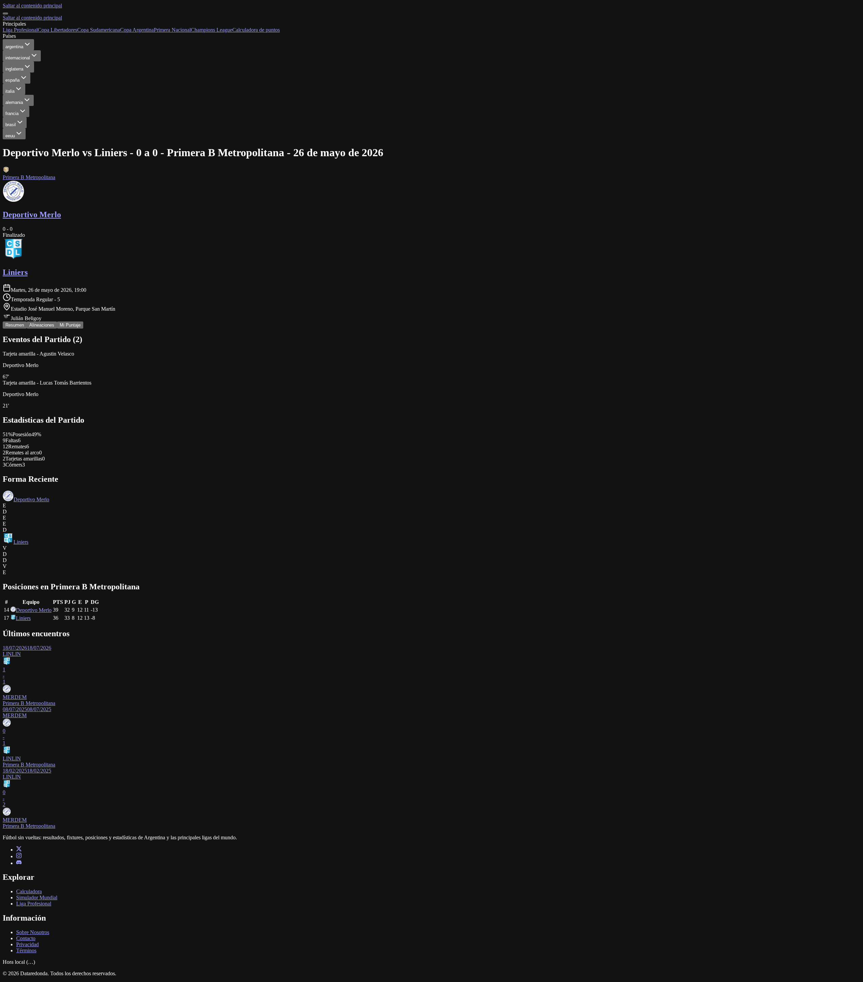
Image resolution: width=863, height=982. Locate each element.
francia (12, 113)
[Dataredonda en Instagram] (19, 856)
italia (9, 91)
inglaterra (14, 69)
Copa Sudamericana (98, 30)
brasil (10, 124)
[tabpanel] (431, 582)
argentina (14, 46)
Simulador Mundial (36, 897)
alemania (14, 102)
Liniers (20, 542)
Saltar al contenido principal (32, 5)
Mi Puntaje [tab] (70, 325)
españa (12, 80)
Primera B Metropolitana (29, 177)
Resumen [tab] (14, 325)
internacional (17, 57)
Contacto (25, 938)
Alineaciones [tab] (41, 325)
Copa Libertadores (57, 30)
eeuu (10, 135)
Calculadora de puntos (256, 30)
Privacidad (27, 944)
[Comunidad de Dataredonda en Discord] (19, 863)
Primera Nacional (172, 30)
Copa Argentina (137, 30)
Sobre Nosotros (32, 932)
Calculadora (29, 891)
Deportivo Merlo (31, 499)
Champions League (211, 30)
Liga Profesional (20, 30)
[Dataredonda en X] (19, 849)
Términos (26, 950)
